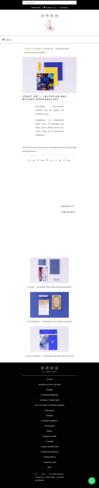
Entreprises (49, 410)
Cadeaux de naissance (49, 451)
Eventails (49, 441)
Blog (49, 467)
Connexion (35, 7)
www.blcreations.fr (56, 474)
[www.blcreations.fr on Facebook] (42, 16)
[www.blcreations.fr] (49, 27)
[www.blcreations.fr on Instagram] (51, 16)
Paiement (64, 7)
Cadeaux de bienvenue (50, 446)
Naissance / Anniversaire (49, 400)
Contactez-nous (49, 462)
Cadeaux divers (49, 457)
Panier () (51, 7)
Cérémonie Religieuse (49, 395)
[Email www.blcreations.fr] (56, 16)
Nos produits (49, 426)
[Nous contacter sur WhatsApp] (91, 480)
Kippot (49, 431)
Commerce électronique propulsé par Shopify (49, 478)
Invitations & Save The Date (49, 384)
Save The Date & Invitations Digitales (49, 405)
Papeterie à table (49, 436)
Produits (38, 48)
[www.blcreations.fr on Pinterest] (47, 16)
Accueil (49, 379)
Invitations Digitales (49, 420)
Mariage (49, 389)
